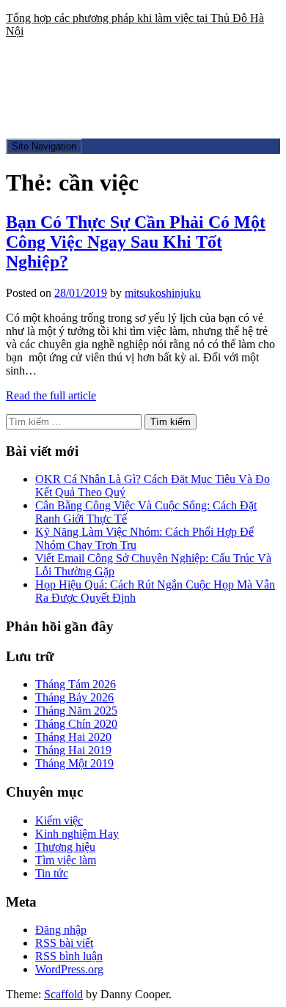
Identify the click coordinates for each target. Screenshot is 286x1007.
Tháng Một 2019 (74, 763)
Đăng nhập (61, 929)
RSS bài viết (64, 943)
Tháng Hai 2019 (73, 750)
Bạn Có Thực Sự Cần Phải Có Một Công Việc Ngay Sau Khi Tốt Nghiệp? (135, 242)
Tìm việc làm (65, 860)
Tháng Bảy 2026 (74, 697)
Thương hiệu (65, 847)
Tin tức (51, 873)
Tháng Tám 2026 (75, 684)
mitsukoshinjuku (163, 293)
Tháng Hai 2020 (73, 737)
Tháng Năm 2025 (76, 710)
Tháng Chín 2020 (76, 724)
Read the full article (51, 395)
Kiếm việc (59, 820)
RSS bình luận (69, 956)
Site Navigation (44, 146)
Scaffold (63, 994)
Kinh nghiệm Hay (77, 833)
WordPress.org (69, 969)
